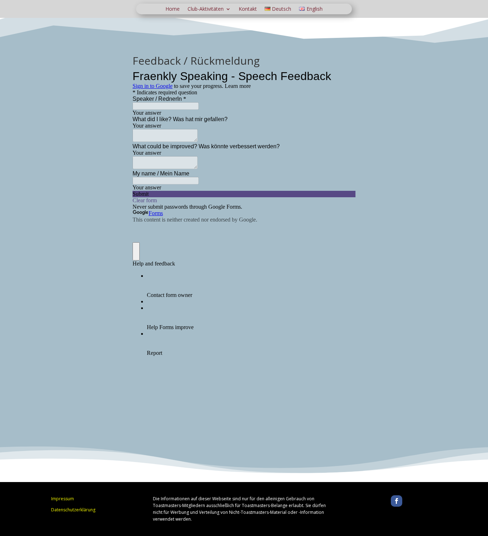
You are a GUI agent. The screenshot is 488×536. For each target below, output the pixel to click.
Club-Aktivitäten (206, 9)
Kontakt (248, 9)
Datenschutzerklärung (73, 510)
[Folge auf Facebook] (396, 501)
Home (172, 9)
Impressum (62, 499)
